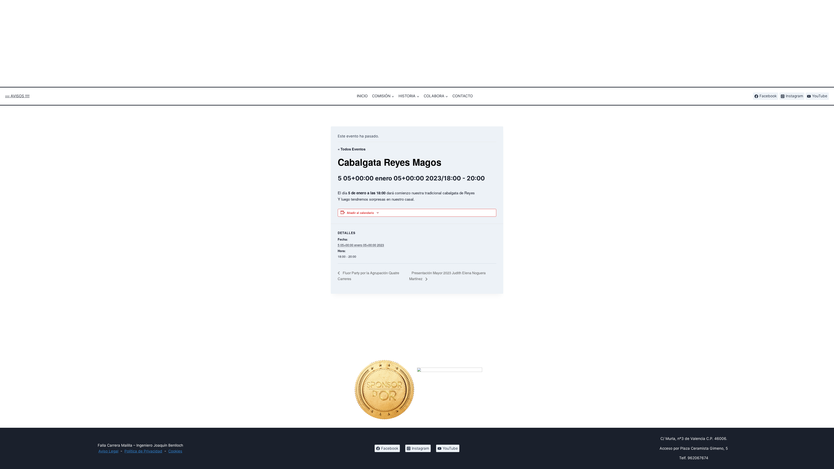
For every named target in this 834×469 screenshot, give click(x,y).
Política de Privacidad (143, 451)
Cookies (175, 451)
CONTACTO (462, 96)
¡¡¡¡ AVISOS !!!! (17, 96)
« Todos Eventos (352, 149)
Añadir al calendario (360, 213)
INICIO (362, 96)
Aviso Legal (108, 451)
